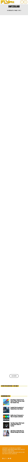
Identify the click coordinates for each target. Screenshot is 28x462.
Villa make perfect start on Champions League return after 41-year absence (13, 241)
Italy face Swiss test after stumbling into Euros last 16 (13, 359)
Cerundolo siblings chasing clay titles (12, 122)
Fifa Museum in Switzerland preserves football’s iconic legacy (13, 200)
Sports (5, 37)
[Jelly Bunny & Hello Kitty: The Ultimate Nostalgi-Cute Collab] (6, 433)
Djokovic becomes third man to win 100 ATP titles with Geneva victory (13, 160)
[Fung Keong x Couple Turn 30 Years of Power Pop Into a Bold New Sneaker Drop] (6, 402)
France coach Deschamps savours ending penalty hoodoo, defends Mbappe (14, 319)
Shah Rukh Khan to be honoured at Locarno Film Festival (13, 280)
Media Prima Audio (15, 449)
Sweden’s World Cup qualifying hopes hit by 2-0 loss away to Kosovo (12, 42)
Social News (6, 276)
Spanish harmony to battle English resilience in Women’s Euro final (12, 81)
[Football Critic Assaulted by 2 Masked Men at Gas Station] (6, 410)
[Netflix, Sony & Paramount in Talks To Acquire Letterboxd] (6, 418)
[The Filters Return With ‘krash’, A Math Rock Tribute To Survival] (6, 425)
